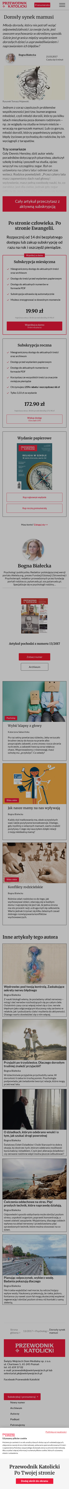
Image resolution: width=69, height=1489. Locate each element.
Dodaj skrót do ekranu (34, 1481)
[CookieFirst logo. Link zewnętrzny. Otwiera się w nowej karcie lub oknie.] (8, 1435)
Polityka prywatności (56, 1432)
